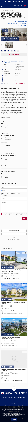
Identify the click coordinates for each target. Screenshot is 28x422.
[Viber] (15, 239)
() (15, 5)
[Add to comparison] (23, 253)
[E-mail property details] (8, 51)
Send (24, 218)
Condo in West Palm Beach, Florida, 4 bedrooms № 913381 (11, 337)
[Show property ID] (15, 51)
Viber (19, 193)
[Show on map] (2, 51)
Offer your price (23, 25)
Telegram (4, 195)
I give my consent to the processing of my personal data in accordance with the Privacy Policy (15, 214)
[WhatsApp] (17, 239)
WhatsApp (12, 193)
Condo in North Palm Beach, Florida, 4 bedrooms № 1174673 (11, 270)
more (2, 149)
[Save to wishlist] (25, 253)
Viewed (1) (24, 23)
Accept (14, 419)
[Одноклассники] (10, 239)
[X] (12, 239)
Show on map (15, 54)
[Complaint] (18, 51)
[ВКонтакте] (8, 239)
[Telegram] (19, 239)
